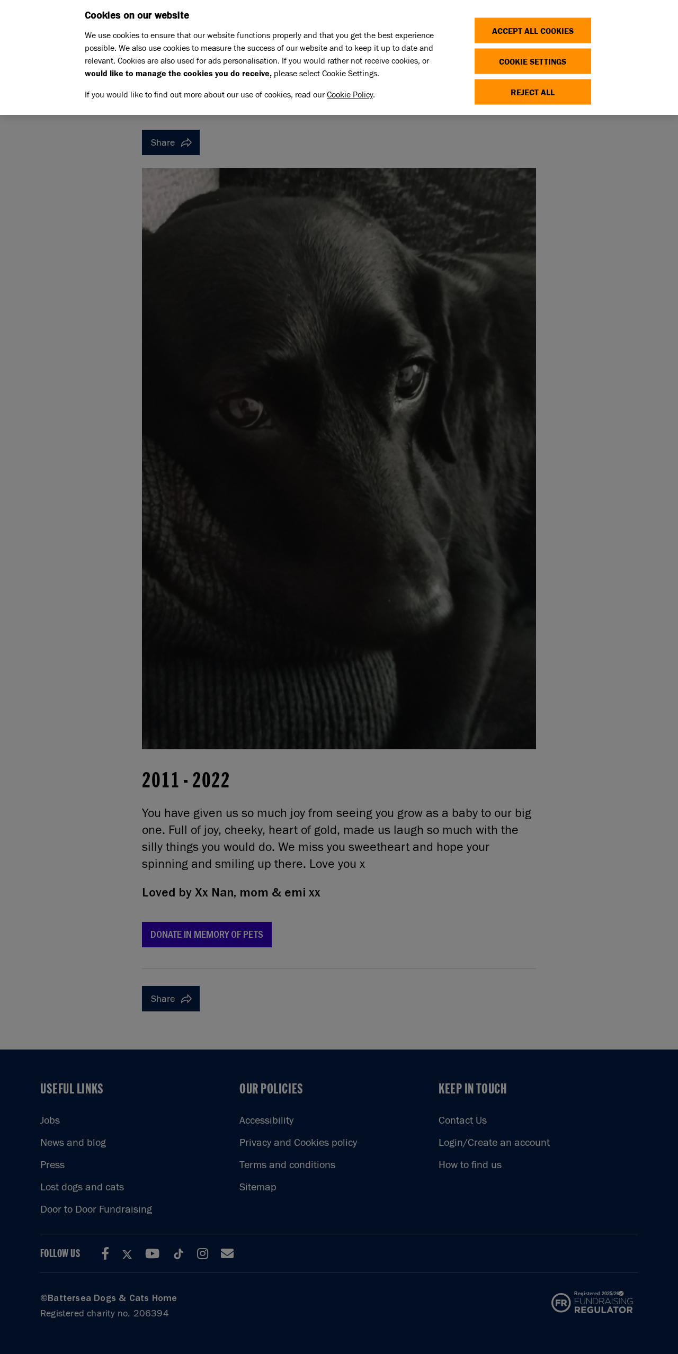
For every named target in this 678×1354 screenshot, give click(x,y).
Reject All (533, 91)
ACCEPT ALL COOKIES (533, 30)
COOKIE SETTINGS (532, 61)
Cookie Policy (350, 94)
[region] (339, 57)
